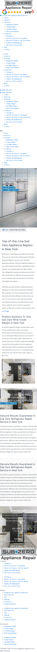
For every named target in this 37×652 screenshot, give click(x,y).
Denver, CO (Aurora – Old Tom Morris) (18, 40)
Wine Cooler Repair (12, 31)
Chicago (6, 311)
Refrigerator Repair (12, 24)
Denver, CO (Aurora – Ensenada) (16, 38)
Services (7, 22)
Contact (6, 49)
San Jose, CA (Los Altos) (14, 45)
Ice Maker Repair (11, 29)
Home (6, 18)
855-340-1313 (18, 528)
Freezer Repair (10, 27)
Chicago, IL (10, 36)
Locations (7, 34)
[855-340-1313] (18, 525)
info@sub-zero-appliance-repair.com (16, 592)
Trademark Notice (10, 604)
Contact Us (8, 602)
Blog (5, 47)
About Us (7, 20)
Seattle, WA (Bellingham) (14, 43)
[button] (14, 15)
